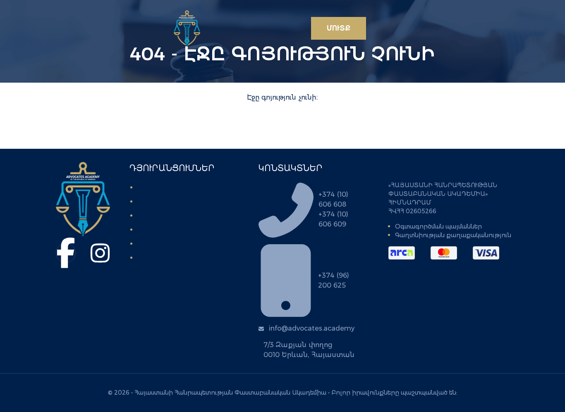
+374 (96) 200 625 (333, 280)
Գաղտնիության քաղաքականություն (453, 235)
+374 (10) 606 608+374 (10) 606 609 (333, 209)
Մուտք (338, 28)
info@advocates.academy (311, 328)
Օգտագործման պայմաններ (438, 226)
